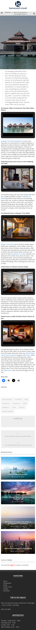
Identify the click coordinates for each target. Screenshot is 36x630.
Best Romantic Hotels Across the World (18, 436)
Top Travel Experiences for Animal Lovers (18, 445)
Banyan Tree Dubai (7, 244)
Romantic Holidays (7, 411)
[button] (13, 131)
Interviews (6, 591)
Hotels (5, 585)
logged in (13, 565)
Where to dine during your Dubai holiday (18, 548)
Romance (21, 407)
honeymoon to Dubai (18, 254)
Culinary (5, 589)
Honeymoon (5, 403)
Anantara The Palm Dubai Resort (11, 141)
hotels (25, 403)
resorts (14, 407)
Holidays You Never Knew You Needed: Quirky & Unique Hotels (18, 498)
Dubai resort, (26, 355)
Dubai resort (8, 370)
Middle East (5, 407)
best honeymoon (7, 399)
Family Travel (7, 587)
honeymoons (16, 403)
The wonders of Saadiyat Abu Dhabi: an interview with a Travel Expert (18, 523)
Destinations (7, 583)
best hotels (18, 399)
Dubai (26, 399)
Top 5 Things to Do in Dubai (18, 474)
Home (5, 581)
